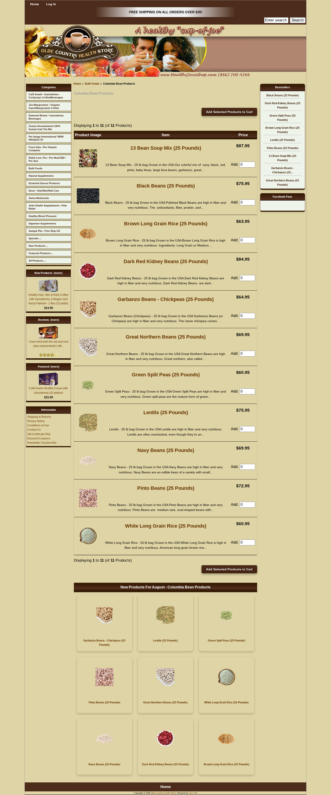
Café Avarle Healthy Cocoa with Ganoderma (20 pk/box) (48, 390)
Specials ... (35, 238)
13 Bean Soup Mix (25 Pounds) (165, 148)
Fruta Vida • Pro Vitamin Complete (43, 149)
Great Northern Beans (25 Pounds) (166, 337)
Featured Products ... (41, 253)
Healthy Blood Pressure (43, 216)
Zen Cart (193, 793)
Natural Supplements (41, 175)
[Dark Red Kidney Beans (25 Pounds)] (88, 279)
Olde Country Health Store (163, 793)
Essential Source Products (44, 183)
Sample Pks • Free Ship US (44, 231)
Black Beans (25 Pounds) (166, 186)
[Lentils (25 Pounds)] (88, 430)
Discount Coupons (38, 438)
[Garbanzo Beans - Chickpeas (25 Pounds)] (88, 317)
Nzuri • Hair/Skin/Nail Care (44, 190)
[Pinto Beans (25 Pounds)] (88, 506)
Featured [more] (48, 366)
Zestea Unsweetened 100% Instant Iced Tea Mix (44, 128)
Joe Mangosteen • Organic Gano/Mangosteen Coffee (44, 106)
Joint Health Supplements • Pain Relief (48, 207)
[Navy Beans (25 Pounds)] (88, 468)
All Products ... (37, 260)
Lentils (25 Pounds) (165, 412)
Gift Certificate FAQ (38, 434)
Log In (51, 4)
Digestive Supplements (42, 223)
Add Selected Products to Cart (229, 112)
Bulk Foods (35, 168)
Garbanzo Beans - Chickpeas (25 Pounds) (166, 299)
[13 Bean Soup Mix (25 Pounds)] (88, 166)
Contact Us (34, 429)
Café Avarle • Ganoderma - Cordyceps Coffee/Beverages (46, 96)
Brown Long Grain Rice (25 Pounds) (165, 223)
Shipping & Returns (39, 416)
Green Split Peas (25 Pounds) (166, 374)
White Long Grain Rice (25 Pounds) (165, 526)
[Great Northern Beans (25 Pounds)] (88, 355)
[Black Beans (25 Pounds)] (88, 202)
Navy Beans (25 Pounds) (165, 450)
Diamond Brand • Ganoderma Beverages (46, 117)
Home (34, 4)
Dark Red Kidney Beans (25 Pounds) (166, 261)
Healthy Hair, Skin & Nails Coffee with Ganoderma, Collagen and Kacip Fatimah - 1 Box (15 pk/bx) (48, 299)
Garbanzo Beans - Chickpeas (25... (282, 170)
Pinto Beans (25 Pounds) (165, 488)
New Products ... (38, 245)
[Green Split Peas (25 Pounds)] (88, 393)
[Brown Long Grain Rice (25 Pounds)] (88, 241)
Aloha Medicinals (39, 198)
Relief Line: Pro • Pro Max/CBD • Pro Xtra (47, 159)
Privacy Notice (36, 421)
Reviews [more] (48, 319)
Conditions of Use (38, 425)
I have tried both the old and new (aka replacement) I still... (48, 344)
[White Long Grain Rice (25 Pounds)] (88, 544)
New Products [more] (48, 273)
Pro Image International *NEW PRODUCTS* (46, 138)
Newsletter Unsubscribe (42, 442)
